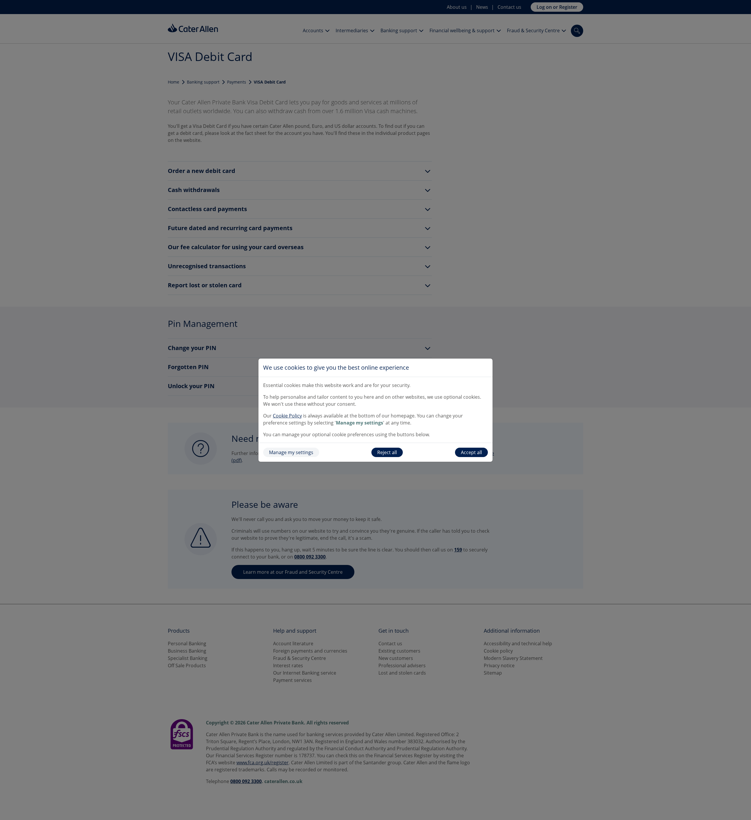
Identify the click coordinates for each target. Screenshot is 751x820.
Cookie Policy (287, 415)
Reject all (387, 452)
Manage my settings (291, 452)
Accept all (471, 452)
